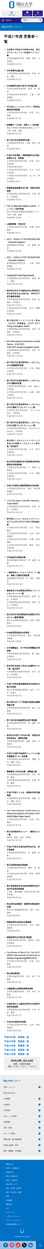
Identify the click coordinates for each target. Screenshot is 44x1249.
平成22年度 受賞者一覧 (16, 1054)
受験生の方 (9, 1164)
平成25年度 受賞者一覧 (16, 1041)
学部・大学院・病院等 (13, 1188)
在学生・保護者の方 (13, 1168)
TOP (40, 1246)
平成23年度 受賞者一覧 (16, 1049)
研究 (7, 1196)
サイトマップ (10, 1212)
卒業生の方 (9, 1172)
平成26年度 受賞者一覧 (16, 1037)
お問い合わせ (27, 15)
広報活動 (7, 1122)
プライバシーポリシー (13, 1220)
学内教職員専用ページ (13, 1224)
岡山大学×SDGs (9, 1093)
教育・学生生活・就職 (13, 1192)
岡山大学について (12, 1080)
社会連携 (9, 1200)
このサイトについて (13, 1216)
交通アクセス (37, 15)
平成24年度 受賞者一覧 (16, 1045)
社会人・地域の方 (12, 1180)
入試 (7, 1208)
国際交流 (9, 1204)
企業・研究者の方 (12, 1176)
